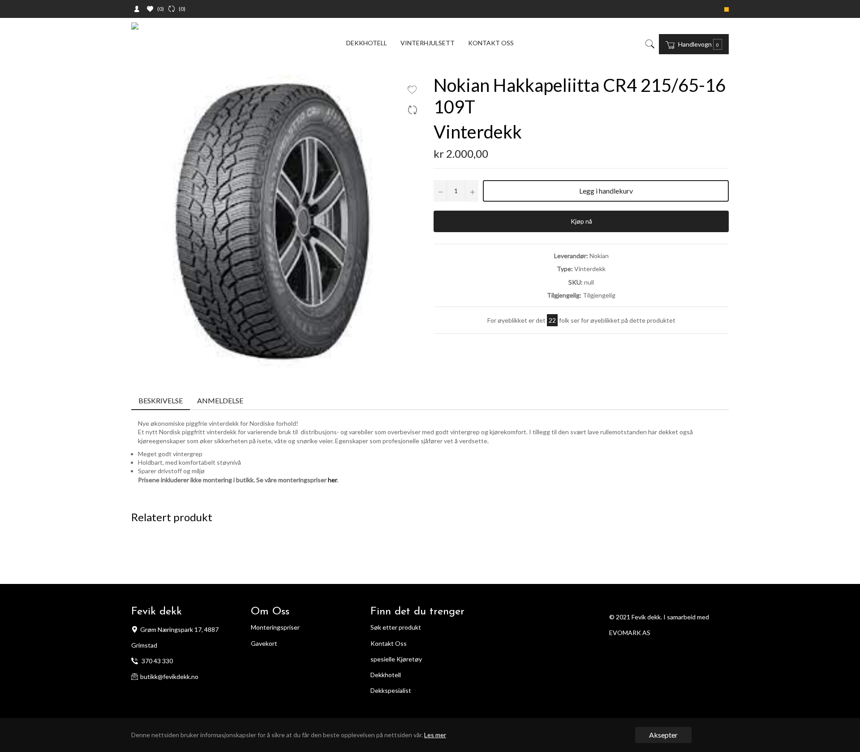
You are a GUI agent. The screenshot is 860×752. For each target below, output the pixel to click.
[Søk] (649, 44)
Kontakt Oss (388, 643)
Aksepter (663, 734)
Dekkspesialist (390, 690)
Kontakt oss (491, 43)
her (332, 480)
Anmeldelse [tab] (221, 400)
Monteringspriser (275, 627)
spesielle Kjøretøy (396, 659)
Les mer (435, 735)
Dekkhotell (366, 43)
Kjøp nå (581, 221)
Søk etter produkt (395, 627)
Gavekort (264, 643)
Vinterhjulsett (427, 43)
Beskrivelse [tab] (160, 400)
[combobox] (656, 43)
